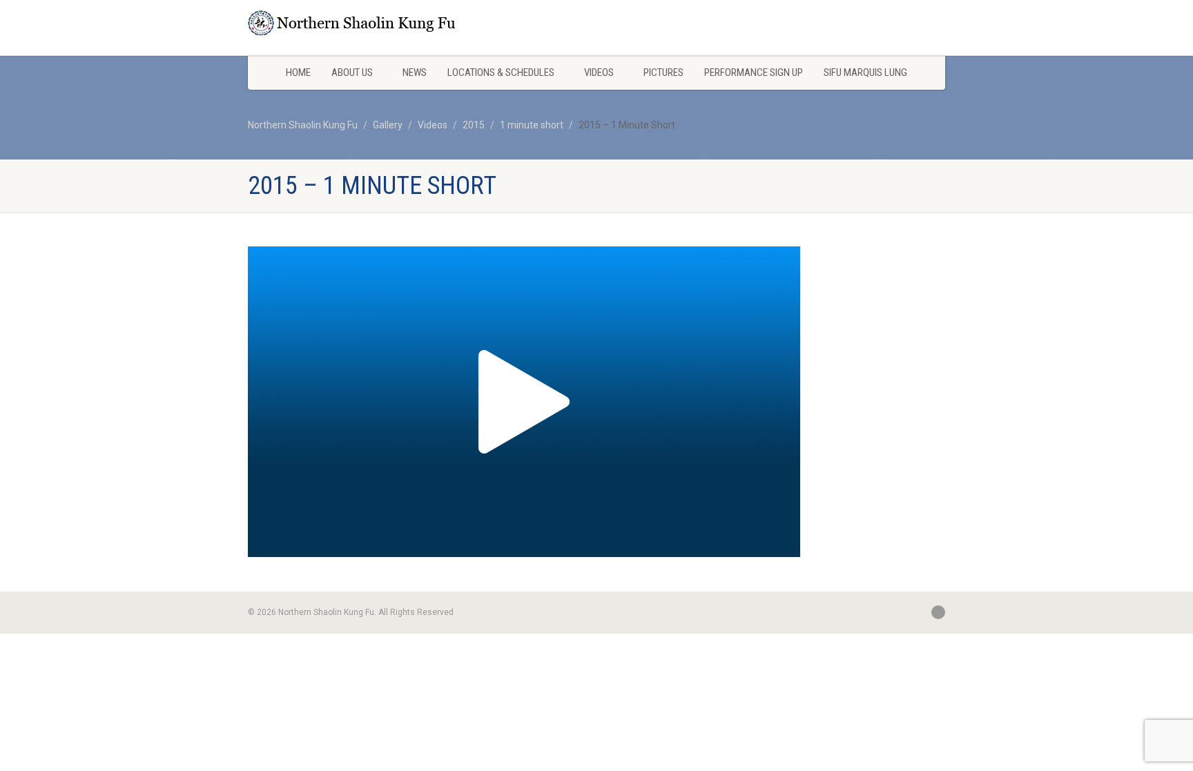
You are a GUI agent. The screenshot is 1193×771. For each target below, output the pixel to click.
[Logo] (357, 22)
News (414, 72)
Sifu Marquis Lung (865, 72)
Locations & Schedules (500, 72)
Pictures (663, 72)
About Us (352, 72)
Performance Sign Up (753, 72)
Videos (599, 72)
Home (298, 72)
